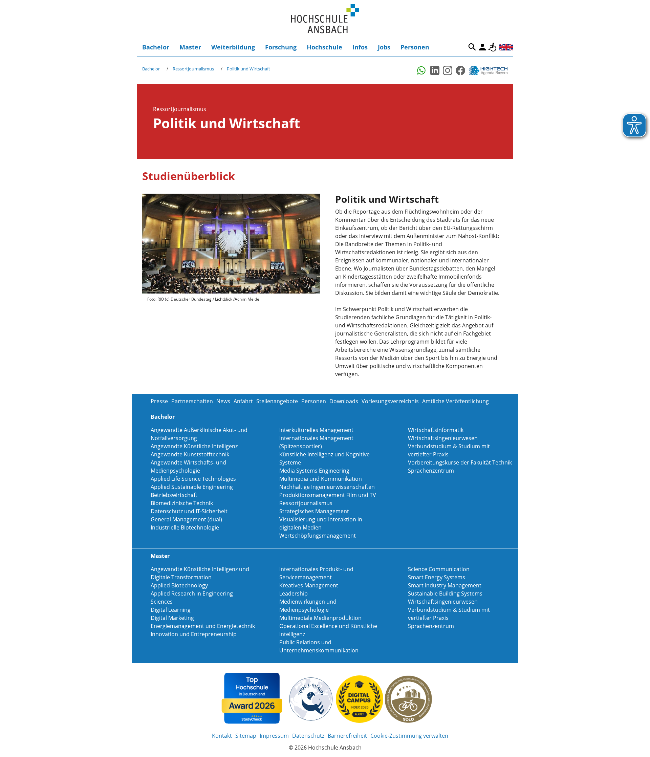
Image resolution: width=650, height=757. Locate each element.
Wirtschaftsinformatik (435, 430)
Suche (472, 47)
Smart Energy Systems (436, 577)
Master (190, 47)
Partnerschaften (192, 401)
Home (325, 18)
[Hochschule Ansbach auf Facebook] (460, 70)
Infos (360, 47)
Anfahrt (243, 401)
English (506, 47)
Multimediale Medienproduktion (320, 618)
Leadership (293, 593)
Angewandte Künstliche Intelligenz (194, 446)
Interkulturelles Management (316, 430)
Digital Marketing (172, 618)
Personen (414, 47)
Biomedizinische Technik (182, 503)
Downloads (343, 401)
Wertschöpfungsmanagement (317, 535)
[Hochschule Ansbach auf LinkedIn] (434, 70)
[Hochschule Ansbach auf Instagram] (447, 70)
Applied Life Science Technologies (193, 478)
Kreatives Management (308, 585)
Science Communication (439, 569)
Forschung (281, 47)
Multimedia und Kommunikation (320, 478)
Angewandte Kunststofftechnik (190, 454)
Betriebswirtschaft (174, 495)
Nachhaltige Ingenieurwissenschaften (327, 487)
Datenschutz (308, 735)
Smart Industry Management (444, 585)
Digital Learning (171, 609)
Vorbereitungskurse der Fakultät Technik (460, 462)
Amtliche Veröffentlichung (455, 401)
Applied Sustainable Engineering (192, 487)
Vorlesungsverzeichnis (390, 401)
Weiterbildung (233, 47)
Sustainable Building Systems (445, 593)
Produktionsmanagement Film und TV (327, 495)
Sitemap (245, 735)
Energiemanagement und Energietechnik (203, 626)
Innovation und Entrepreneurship (194, 634)
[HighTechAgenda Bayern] (491, 70)
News (223, 401)
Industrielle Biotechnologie (185, 527)
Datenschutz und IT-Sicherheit (189, 511)
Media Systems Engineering (314, 470)
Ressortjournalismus (193, 69)
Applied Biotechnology (179, 585)
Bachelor (155, 47)
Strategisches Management (314, 511)
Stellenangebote (277, 401)
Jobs (384, 47)
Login (482, 47)
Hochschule (324, 47)
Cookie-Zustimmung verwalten (409, 735)
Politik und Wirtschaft (248, 69)
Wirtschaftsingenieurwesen (443, 438)
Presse (159, 401)
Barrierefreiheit (493, 47)
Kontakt (222, 735)
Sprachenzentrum (431, 470)
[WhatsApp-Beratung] (422, 70)
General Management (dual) (186, 519)
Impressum (274, 735)
